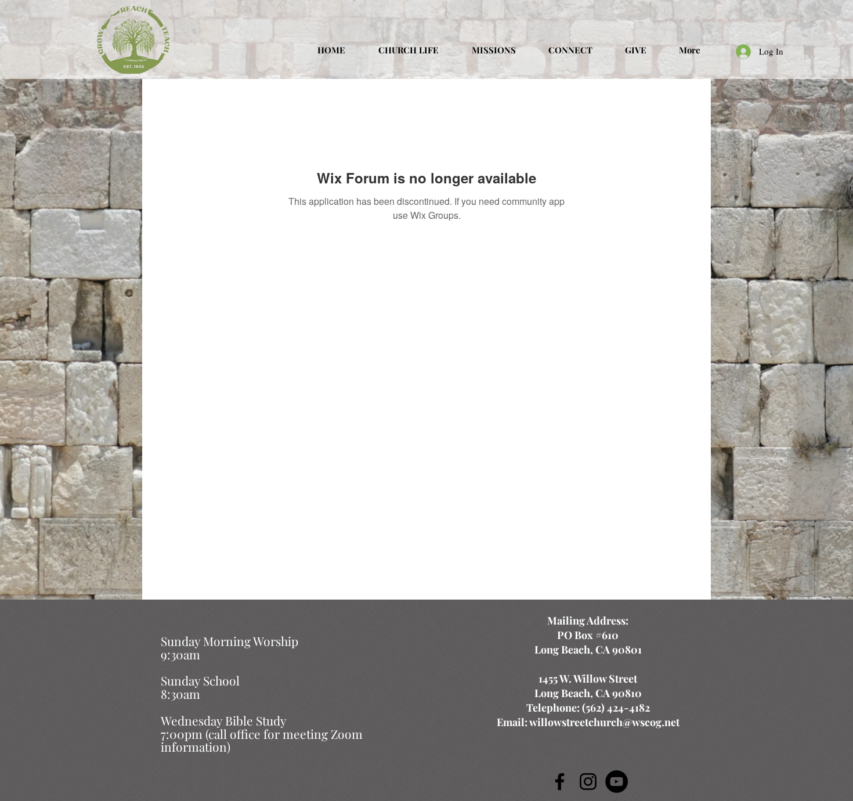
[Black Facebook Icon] (559, 781)
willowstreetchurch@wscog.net (604, 722)
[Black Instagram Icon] (588, 781)
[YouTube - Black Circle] (616, 781)
